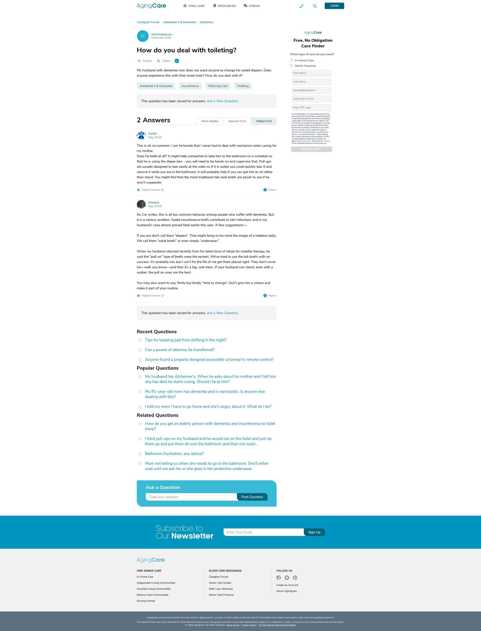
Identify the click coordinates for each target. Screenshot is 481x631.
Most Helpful (209, 121)
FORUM (254, 6)
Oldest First (264, 121)
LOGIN (334, 6)
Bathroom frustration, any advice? (174, 453)
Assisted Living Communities (154, 589)
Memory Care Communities (153, 595)
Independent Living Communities (156, 583)
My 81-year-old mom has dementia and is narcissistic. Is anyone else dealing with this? (205, 394)
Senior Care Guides (220, 583)
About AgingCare (286, 591)
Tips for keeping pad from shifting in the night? (185, 340)
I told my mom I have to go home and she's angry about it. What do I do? (208, 406)
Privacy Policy (306, 141)
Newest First (237, 121)
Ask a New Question (222, 101)
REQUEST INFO (311, 149)
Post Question (252, 497)
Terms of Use (232, 624)
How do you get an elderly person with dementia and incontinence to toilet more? (210, 426)
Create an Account (287, 585)
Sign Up (314, 532)
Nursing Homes (146, 601)
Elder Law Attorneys (221, 589)
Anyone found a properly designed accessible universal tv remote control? (209, 359)
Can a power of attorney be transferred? (179, 349)
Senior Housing (305, 65)
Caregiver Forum (218, 577)
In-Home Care (304, 60)
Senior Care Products (221, 595)
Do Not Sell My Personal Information (277, 624)
